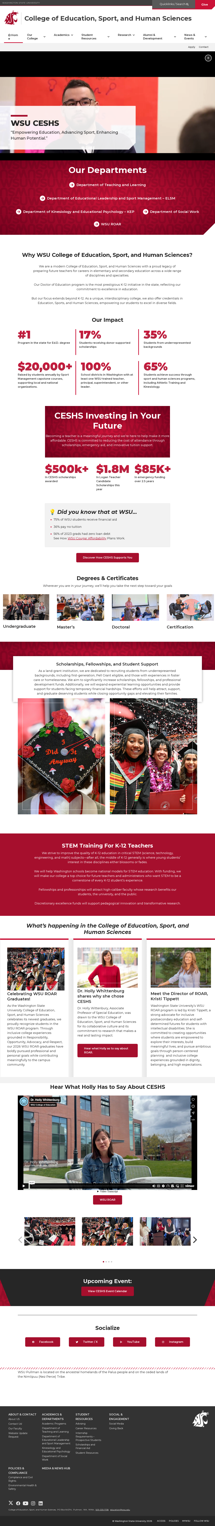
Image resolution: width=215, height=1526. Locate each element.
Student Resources (88, 36)
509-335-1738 (102, 1509)
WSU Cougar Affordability (87, 538)
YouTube (133, 1341)
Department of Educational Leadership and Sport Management (56, 1440)
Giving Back (116, 1428)
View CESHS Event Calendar (107, 1291)
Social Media (116, 1423)
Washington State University (21, 3)
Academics (62, 35)
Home (13, 37)
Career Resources (86, 1428)
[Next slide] (195, 1239)
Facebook (46, 1341)
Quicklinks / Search (173, 4)
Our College (32, 36)
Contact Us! (15, 1423)
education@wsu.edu (120, 1509)
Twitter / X (90, 1341)
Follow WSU (201, 1521)
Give (205, 4)
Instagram (175, 1341)
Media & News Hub (56, 1468)
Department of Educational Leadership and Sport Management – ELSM (111, 198)
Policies (174, 1521)
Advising (80, 1423)
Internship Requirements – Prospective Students (88, 1437)
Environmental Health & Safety (22, 1487)
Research (124, 35)
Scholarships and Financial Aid (85, 1446)
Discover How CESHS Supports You (107, 557)
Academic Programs (54, 1423)
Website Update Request (18, 1435)
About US (14, 1419)
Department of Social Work (174, 212)
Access (161, 1521)
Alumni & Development (152, 36)
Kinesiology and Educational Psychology (56, 1449)
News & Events (189, 36)
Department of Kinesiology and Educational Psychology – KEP (78, 212)
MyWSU (186, 1521)
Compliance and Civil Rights (20, 1479)
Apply (191, 46)
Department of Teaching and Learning (111, 185)
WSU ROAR (111, 224)
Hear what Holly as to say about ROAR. (106, 1050)
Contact (203, 46)
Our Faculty (15, 1428)
